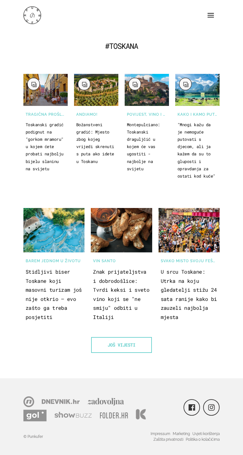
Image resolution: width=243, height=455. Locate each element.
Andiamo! (86, 114)
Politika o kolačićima (203, 439)
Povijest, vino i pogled (148, 114)
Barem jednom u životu (53, 261)
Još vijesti (121, 345)
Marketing (181, 434)
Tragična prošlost (47, 114)
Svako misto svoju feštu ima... (190, 261)
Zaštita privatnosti (168, 439)
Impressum (160, 434)
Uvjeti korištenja (206, 434)
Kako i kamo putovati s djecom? (199, 114)
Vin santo (104, 261)
